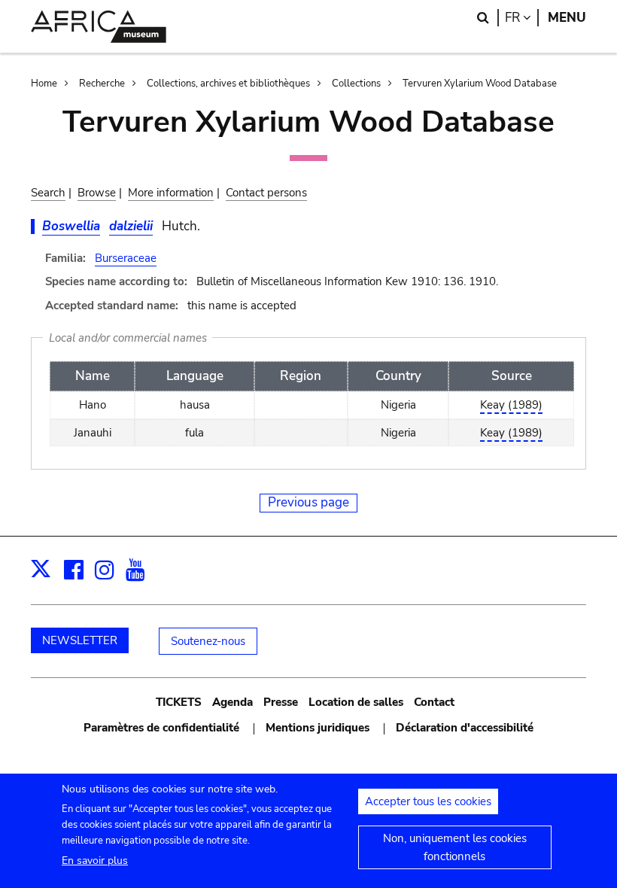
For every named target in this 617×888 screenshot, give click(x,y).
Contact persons (266, 192)
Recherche (102, 83)
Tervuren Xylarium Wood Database (480, 83)
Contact (434, 702)
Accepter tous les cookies (428, 801)
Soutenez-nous (208, 641)
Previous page (308, 502)
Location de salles (355, 702)
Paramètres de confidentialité (161, 727)
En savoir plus (95, 860)
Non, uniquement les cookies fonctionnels (455, 847)
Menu (567, 17)
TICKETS (179, 702)
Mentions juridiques (317, 727)
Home (44, 83)
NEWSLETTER (79, 640)
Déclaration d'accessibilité (464, 727)
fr (522, 17)
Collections (356, 83)
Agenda (232, 702)
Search (48, 192)
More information (171, 192)
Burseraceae (126, 258)
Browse (97, 192)
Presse (280, 702)
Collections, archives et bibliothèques (228, 83)
